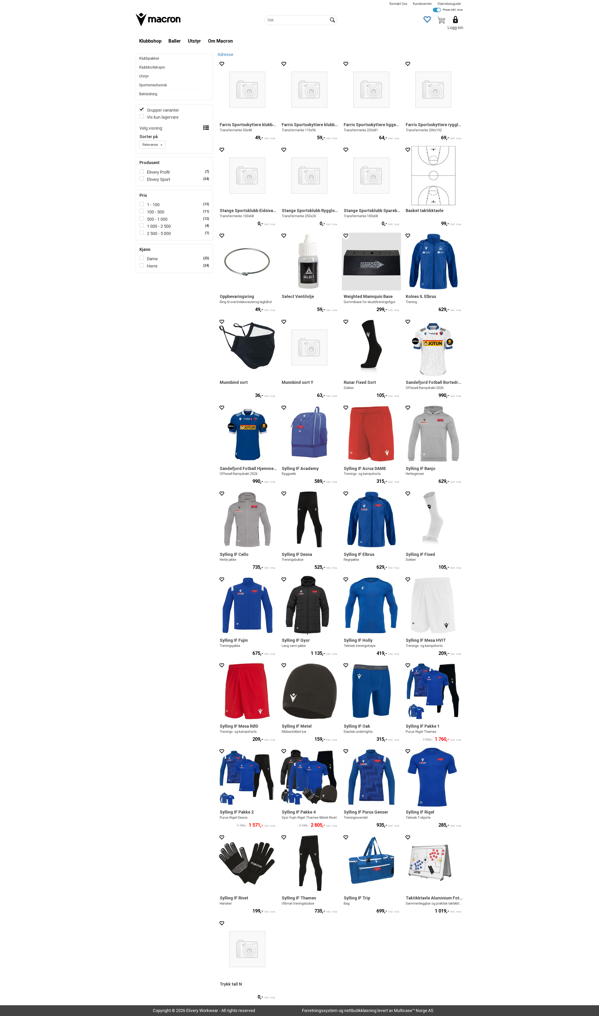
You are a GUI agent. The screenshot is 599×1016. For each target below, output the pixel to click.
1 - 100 (153, 204)
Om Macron (220, 41)
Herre (151, 266)
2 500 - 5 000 (158, 233)
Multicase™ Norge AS (413, 1010)
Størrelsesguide (449, 4)
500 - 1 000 (157, 219)
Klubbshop (150, 41)
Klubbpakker (149, 58)
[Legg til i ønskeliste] (221, 63)
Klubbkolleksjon (152, 67)
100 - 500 (155, 211)
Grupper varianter (162, 110)
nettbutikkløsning (360, 1010)
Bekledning (148, 94)
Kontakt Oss (398, 4)
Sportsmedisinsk (153, 85)
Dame (152, 258)
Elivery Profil (158, 172)
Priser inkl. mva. (453, 9)
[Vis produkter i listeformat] (205, 128)
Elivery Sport (158, 179)
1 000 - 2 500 (158, 226)
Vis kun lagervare (162, 117)
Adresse (225, 54)
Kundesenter (422, 4)
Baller (174, 41)
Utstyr (194, 41)
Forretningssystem (320, 1010)
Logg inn (455, 27)
